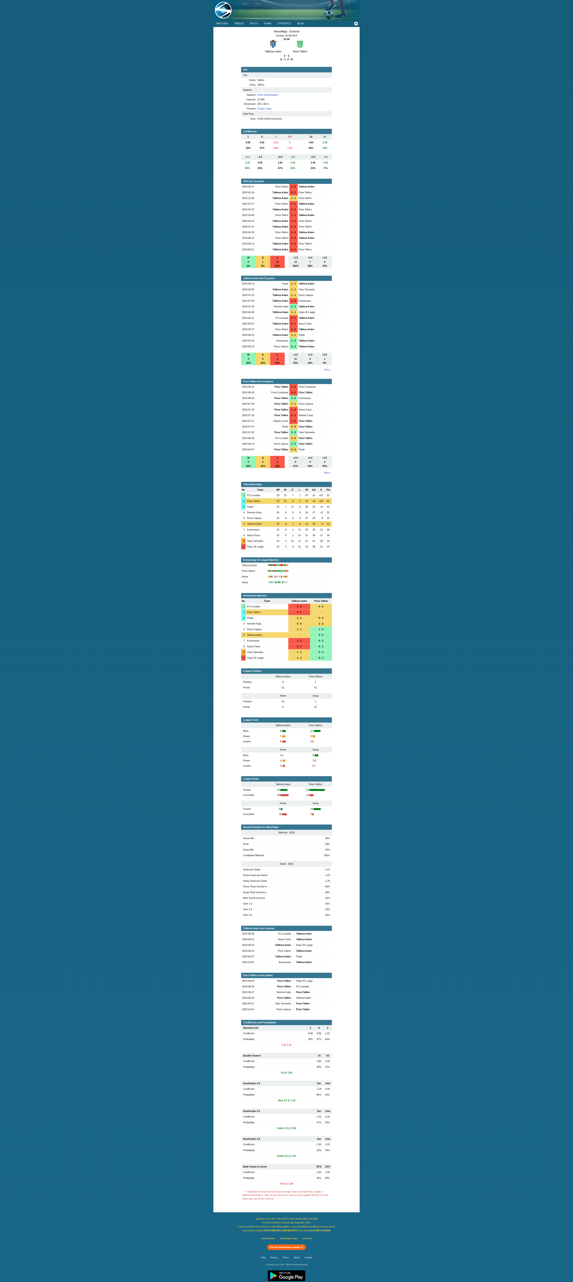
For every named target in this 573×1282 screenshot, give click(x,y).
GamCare (307, 1238)
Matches (222, 23)
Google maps (264, 108)
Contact (308, 1257)
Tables (239, 23)
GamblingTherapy (288, 1238)
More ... (328, 369)
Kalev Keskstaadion (267, 95)
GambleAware (268, 1238)
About (296, 1257)
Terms (286, 1257)
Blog (300, 23)
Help (263, 1257)
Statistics (284, 23)
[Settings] (356, 23)
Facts (254, 23)
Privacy (274, 1257)
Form (267, 23)
